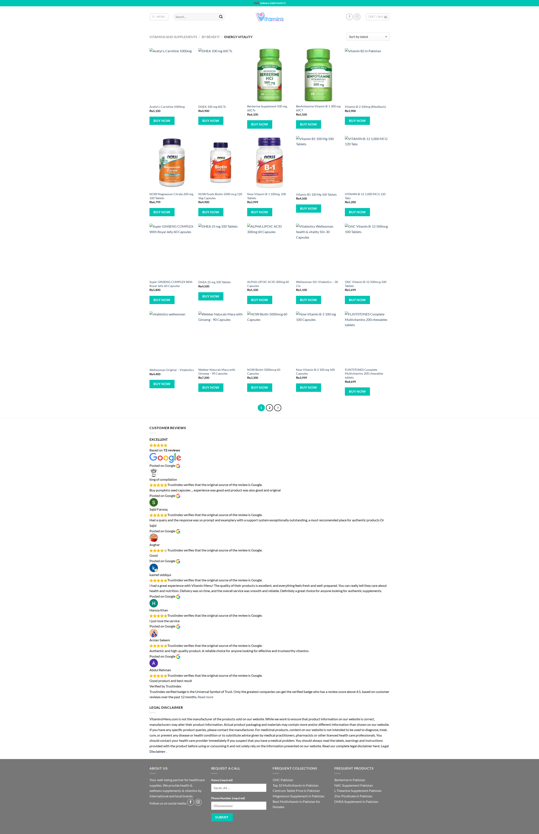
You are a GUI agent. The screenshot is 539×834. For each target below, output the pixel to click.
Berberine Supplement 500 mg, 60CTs (267, 108)
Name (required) (222, 780)
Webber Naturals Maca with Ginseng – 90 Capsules (216, 371)
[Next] (277, 407)
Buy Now (161, 121)
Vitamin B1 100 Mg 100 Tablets (316, 194)
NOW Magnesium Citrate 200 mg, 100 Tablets (171, 196)
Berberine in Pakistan (349, 780)
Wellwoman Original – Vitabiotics (171, 370)
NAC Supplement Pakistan (353, 785)
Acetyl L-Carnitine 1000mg (167, 106)
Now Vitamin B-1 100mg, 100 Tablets (266, 196)
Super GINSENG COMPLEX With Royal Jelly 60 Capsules (170, 284)
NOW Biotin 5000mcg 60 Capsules (263, 371)
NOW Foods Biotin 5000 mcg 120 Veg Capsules (220, 196)
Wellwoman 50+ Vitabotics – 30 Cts (317, 284)
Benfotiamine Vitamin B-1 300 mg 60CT (318, 108)
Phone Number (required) (228, 798)
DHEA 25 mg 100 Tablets (214, 282)
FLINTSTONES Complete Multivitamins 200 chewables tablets (364, 373)
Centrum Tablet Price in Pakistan (296, 791)
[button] (159, 16)
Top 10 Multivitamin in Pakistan (296, 785)
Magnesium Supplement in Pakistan (298, 796)
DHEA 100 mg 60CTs (212, 106)
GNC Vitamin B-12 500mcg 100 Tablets (365, 284)
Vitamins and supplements (173, 37)
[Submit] (220, 16)
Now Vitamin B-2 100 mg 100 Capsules (315, 371)
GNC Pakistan (283, 780)
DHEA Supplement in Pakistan (356, 801)
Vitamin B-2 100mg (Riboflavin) (365, 106)
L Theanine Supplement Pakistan (358, 791)
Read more (205, 697)
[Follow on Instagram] (357, 16)
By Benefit (211, 37)
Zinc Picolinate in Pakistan (353, 796)
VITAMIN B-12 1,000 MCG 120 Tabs (365, 196)
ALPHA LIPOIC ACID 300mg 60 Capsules (268, 284)
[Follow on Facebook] (349, 16)
